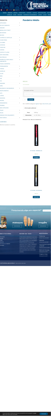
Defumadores (42, 12)
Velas (1, 112)
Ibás (1, 76)
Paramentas (3, 103)
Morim (2, 100)
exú (30, 240)
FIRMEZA (28, 246)
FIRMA (29, 244)
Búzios (15, 12)
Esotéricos (3, 57)
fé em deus (33, 246)
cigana (27, 238)
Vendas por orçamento (7, 115)
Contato (2, 245)
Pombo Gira (42, 236)
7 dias (21, 236)
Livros (40, 14)
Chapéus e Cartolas (6, 37)
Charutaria (22, 12)
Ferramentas (4, 66)
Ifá (1, 81)
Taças (1, 110)
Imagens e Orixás (43, 254)
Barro (5, 12)
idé (1, 78)
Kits (1, 93)
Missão (1, 238)
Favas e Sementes (5, 63)
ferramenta (25, 242)
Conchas (2, 47)
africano (24, 236)
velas (28, 249)
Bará (20, 238)
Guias (14, 14)
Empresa (2, 236)
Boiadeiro (3, 32)
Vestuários (3, 117)
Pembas (2, 105)
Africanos (3, 23)
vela (20, 249)
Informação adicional (30, 108)
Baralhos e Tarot (5, 30)
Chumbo (2, 42)
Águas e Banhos (5, 25)
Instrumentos (4, 90)
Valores (2, 242)
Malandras (41, 240)
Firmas (2, 68)
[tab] (30, 108)
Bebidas (10, 12)
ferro (26, 244)
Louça (44, 14)
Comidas (29, 12)
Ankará (2, 27)
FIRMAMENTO (34, 244)
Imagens (19, 14)
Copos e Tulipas (4, 52)
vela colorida (24, 249)
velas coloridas (33, 249)
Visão (1, 240)
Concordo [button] (43, 413)
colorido (31, 238)
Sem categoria (4, 107)
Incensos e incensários (30, 14)
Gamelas (9, 14)
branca (24, 238)
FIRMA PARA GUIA (23, 246)
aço (35, 236)
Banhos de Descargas (44, 250)
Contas (35, 12)
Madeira (2, 98)
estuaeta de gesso (25, 240)
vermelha (21, 251)
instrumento (45, 103)
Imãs (1, 85)
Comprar (30, 99)
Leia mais (36, 197)
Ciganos (37, 103)
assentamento (29, 236)
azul (33, 236)
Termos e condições (5, 243)
